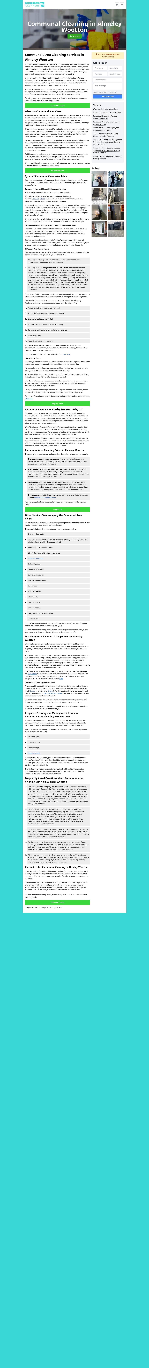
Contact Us (57, 509)
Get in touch (75, 36)
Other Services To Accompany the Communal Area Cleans (106, 129)
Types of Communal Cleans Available (107, 112)
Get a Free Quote (57, 170)
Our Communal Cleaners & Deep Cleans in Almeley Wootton (105, 135)
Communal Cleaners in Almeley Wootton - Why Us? (105, 117)
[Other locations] (117, 4)
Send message (108, 96)
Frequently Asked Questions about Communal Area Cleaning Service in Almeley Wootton (106, 150)
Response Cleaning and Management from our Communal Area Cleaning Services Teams (107, 142)
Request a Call (57, 404)
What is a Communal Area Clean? (105, 109)
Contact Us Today (57, 106)
